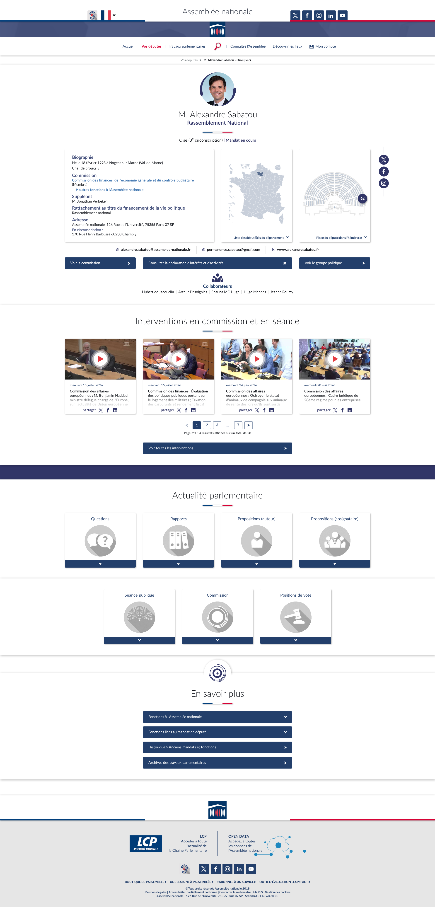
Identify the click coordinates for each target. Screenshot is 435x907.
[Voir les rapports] (178, 540)
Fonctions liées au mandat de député (217, 732)
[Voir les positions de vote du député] (295, 616)
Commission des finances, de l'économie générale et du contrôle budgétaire (133, 180)
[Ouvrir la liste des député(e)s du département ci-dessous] (256, 195)
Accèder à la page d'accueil (217, 28)
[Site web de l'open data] (263, 844)
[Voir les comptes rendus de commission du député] (217, 616)
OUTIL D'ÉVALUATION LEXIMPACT (283, 882)
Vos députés (189, 60)
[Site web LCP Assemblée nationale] (172, 844)
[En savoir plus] (256, 540)
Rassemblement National (217, 123)
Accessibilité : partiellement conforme (193, 892)
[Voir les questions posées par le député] (100, 540)
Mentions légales (156, 892)
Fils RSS (258, 892)
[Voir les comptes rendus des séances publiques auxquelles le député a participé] (139, 616)
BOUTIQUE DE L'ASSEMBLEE (144, 882)
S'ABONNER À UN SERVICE (235, 882)
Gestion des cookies (277, 892)
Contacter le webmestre (235, 892)
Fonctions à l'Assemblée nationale (217, 717)
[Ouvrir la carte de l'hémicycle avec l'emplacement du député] (334, 195)
